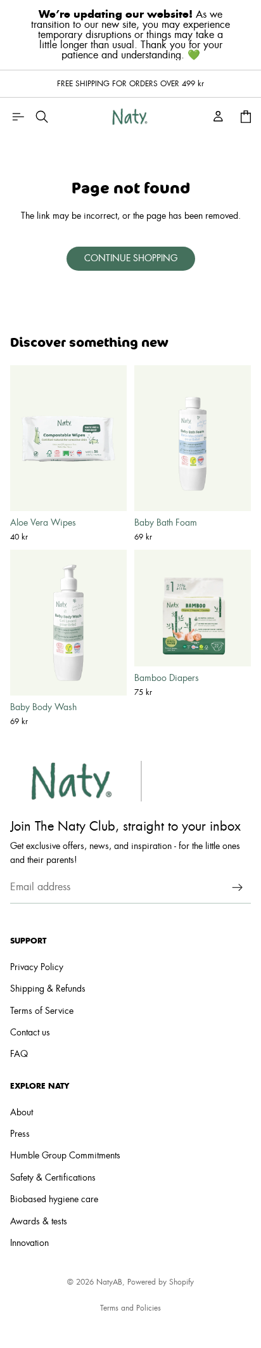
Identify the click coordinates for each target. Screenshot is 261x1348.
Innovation (29, 1243)
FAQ (19, 1055)
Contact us (30, 1032)
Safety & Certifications (53, 1178)
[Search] (42, 117)
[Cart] (246, 117)
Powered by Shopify (160, 1282)
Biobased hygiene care (54, 1199)
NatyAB (109, 1282)
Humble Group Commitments (65, 1155)
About (21, 1112)
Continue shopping (130, 258)
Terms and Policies (130, 1308)
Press (20, 1134)
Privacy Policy (36, 967)
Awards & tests (38, 1221)
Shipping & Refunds (48, 989)
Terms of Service (41, 1011)
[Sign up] (237, 887)
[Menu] (17, 116)
